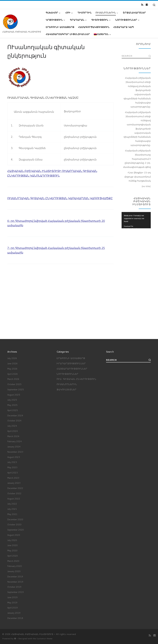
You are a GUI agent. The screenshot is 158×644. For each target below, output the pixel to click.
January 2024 (14, 446)
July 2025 (12, 399)
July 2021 (12, 508)
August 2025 (13, 394)
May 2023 (12, 467)
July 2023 (12, 462)
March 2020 (13, 560)
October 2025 (14, 384)
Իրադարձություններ (71, 363)
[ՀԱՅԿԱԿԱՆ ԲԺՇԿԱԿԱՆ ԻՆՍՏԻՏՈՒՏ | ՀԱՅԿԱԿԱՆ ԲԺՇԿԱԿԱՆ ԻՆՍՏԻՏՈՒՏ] (10, 21)
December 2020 (15, 519)
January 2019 (14, 612)
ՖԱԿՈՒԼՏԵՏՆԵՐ (67, 389)
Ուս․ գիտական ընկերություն (76, 379)
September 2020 (15, 529)
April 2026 (12, 373)
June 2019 (12, 597)
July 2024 (12, 425)
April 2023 (12, 472)
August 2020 (13, 534)
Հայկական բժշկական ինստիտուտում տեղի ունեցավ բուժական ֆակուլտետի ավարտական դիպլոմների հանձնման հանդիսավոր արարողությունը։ (137, 92)
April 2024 (12, 431)
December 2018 (15, 618)
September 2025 (15, 389)
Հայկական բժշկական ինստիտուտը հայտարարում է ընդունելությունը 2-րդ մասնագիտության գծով (137, 159)
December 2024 (15, 415)
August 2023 (13, 457)
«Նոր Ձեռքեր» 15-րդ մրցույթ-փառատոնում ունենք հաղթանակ (137, 176)
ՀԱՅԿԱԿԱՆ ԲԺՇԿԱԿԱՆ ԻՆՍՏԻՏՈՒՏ (32, 634)
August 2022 (13, 498)
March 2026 (13, 379)
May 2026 (12, 368)
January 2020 (14, 571)
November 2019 (15, 581)
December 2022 (15, 488)
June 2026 (12, 363)
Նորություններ (67, 373)
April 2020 (12, 555)
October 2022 (14, 493)
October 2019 (14, 586)
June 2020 (12, 545)
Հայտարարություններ (72, 368)
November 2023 (15, 451)
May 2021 (12, 514)
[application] (136, 220)
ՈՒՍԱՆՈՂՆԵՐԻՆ (67, 384)
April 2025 (12, 410)
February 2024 (14, 441)
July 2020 (12, 540)
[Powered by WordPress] (15, 638)
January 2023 (14, 482)
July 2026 (12, 358)
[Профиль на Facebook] (147, 5)
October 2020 (14, 524)
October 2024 (14, 420)
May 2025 (12, 405)
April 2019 (12, 607)
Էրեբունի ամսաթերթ (71, 358)
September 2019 (15, 592)
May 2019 (12, 602)
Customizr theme (44, 638)
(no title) (146, 186)
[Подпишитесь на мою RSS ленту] (142, 5)
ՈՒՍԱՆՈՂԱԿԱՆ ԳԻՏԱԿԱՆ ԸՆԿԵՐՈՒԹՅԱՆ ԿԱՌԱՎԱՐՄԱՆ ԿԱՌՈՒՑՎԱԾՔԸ (60, 198)
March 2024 (13, 436)
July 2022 (12, 503)
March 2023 (13, 477)
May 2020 (12, 550)
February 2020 (14, 566)
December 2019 (15, 576)
